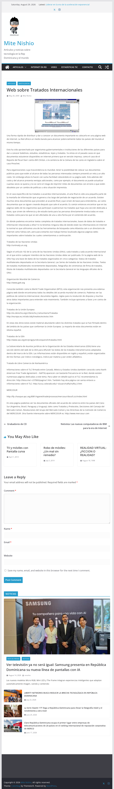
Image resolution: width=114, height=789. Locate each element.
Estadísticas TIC (69, 67)
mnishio (27, 675)
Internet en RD (39, 67)
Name (8, 528)
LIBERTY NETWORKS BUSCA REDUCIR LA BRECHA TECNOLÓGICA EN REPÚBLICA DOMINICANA (60, 694)
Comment (10, 490)
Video (54, 67)
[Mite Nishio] (7, 67)
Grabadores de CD (17, 424)
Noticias (26, 659)
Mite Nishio (19, 43)
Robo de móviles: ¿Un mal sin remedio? (55, 451)
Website (8, 555)
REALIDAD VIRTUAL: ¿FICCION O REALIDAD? (93, 451)
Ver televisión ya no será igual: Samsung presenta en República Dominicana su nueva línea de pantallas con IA (56, 667)
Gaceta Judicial (24, 83)
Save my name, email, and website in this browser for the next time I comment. (49, 570)
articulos (11, 83)
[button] (24, 67)
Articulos (18, 67)
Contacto (87, 67)
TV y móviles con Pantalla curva (17, 449)
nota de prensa (13, 659)
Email (7, 542)
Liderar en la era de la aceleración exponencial (68, 4)
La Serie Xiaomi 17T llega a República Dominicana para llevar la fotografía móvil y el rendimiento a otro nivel (63, 709)
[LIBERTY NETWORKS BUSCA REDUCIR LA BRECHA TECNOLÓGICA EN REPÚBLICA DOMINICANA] (13, 696)
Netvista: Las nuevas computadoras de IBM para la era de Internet (84, 426)
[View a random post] (106, 67)
